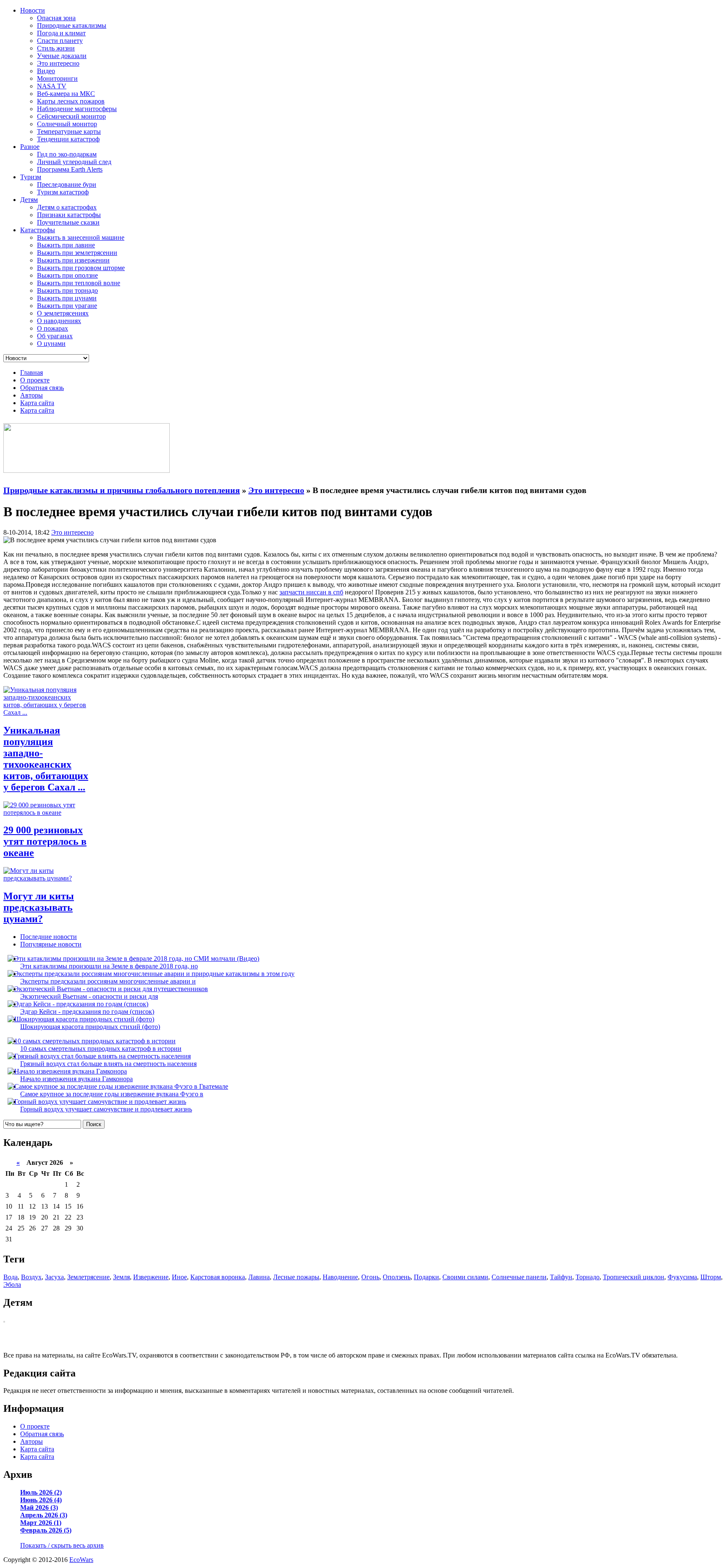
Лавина (259, 1277)
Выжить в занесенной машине (80, 237)
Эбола (12, 1284)
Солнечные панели (519, 1277)
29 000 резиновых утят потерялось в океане (45, 841)
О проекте (35, 380)
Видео (46, 70)
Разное (29, 146)
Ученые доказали (62, 55)
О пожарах (52, 328)
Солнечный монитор (67, 123)
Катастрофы (37, 229)
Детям (29, 199)
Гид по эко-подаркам (67, 154)
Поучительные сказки (68, 222)
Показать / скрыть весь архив (62, 1545)
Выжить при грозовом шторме (81, 267)
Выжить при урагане (67, 305)
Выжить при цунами (67, 298)
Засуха (54, 1277)
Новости (32, 10)
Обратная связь (42, 387)
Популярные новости (51, 944)
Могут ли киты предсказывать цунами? (38, 907)
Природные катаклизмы (71, 25)
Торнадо (588, 1277)
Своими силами (465, 1277)
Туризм (30, 176)
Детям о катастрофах (67, 207)
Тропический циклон (633, 1277)
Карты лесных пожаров (71, 101)
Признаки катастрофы (69, 214)
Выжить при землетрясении (77, 252)
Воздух (31, 1277)
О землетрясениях (63, 313)
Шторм (710, 1277)
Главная (31, 372)
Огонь (370, 1277)
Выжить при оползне (67, 275)
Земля (121, 1277)
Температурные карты (69, 131)
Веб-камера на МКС (66, 93)
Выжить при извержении (73, 260)
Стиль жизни (56, 48)
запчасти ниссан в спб (311, 592)
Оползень (396, 1277)
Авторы (31, 395)
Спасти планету (60, 40)
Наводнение (340, 1277)
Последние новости (48, 936)
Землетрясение (88, 1277)
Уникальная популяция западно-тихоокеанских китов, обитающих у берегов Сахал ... (45, 759)
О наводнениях (59, 320)
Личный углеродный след (74, 161)
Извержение (150, 1277)
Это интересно (58, 63)
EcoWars (81, 1559)
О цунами (51, 343)
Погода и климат (61, 33)
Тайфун (561, 1277)
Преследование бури (66, 184)
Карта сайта (37, 402)
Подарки (426, 1277)
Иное (179, 1277)
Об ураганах (55, 335)
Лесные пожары (296, 1277)
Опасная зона (56, 17)
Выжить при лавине (66, 245)
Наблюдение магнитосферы (77, 108)
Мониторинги (57, 78)
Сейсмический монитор (71, 116)
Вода (10, 1277)
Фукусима (682, 1277)
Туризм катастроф (63, 192)
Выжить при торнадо (67, 290)
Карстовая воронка (217, 1277)
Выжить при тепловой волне (78, 282)
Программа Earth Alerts (70, 169)
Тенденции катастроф (68, 139)
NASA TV (51, 86)
